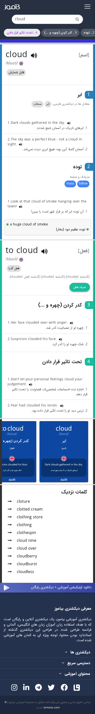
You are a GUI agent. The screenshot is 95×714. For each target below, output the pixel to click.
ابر (48, 104)
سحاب (37, 104)
